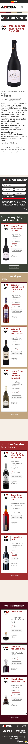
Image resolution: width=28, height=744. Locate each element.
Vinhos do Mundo (6, 95)
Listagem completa (14, 267)
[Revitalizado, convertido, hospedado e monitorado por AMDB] (26, 742)
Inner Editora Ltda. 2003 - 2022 (9, 737)
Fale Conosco (21, 737)
